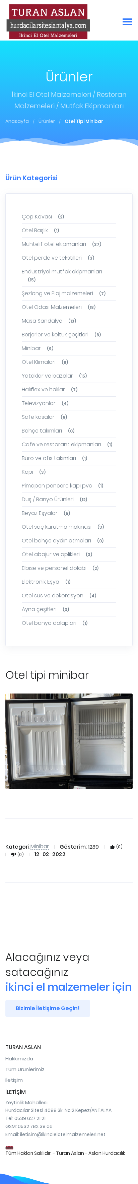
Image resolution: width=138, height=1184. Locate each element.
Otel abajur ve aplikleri (57, 554)
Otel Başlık (40, 230)
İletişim (14, 1079)
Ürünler (47, 121)
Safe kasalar (44, 417)
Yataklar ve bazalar (54, 376)
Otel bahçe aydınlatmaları (63, 540)
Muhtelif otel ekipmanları (61, 244)
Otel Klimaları (45, 362)
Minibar (37, 348)
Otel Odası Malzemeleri (58, 307)
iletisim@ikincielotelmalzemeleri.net (63, 1134)
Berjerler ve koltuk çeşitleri (61, 334)
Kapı (34, 472)
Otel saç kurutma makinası (63, 527)
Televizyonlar (45, 403)
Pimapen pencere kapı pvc (62, 485)
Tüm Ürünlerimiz (25, 1069)
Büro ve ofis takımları (54, 458)
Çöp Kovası (43, 216)
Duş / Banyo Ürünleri (54, 499)
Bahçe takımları (48, 431)
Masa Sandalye (49, 321)
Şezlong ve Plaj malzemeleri (64, 293)
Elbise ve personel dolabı (60, 568)
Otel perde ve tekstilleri (58, 258)
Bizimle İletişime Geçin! (48, 1008)
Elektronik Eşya (46, 582)
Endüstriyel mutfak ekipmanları (62, 275)
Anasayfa (17, 121)
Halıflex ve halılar (49, 389)
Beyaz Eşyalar (46, 513)
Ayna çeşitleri (45, 609)
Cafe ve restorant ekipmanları (67, 444)
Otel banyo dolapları (54, 623)
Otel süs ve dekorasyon (59, 595)
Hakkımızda (19, 1058)
